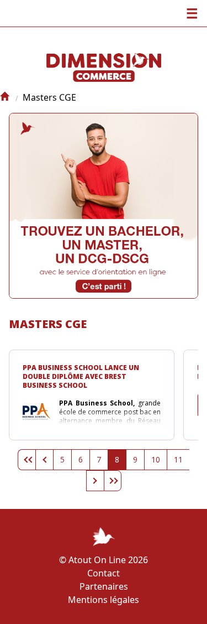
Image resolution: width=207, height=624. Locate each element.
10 (155, 459)
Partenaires (103, 586)
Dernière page (112, 480)
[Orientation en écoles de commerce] (4, 97)
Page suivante (95, 480)
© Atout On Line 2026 (103, 560)
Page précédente (44, 459)
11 (178, 459)
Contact (103, 573)
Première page (26, 459)
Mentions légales (103, 600)
